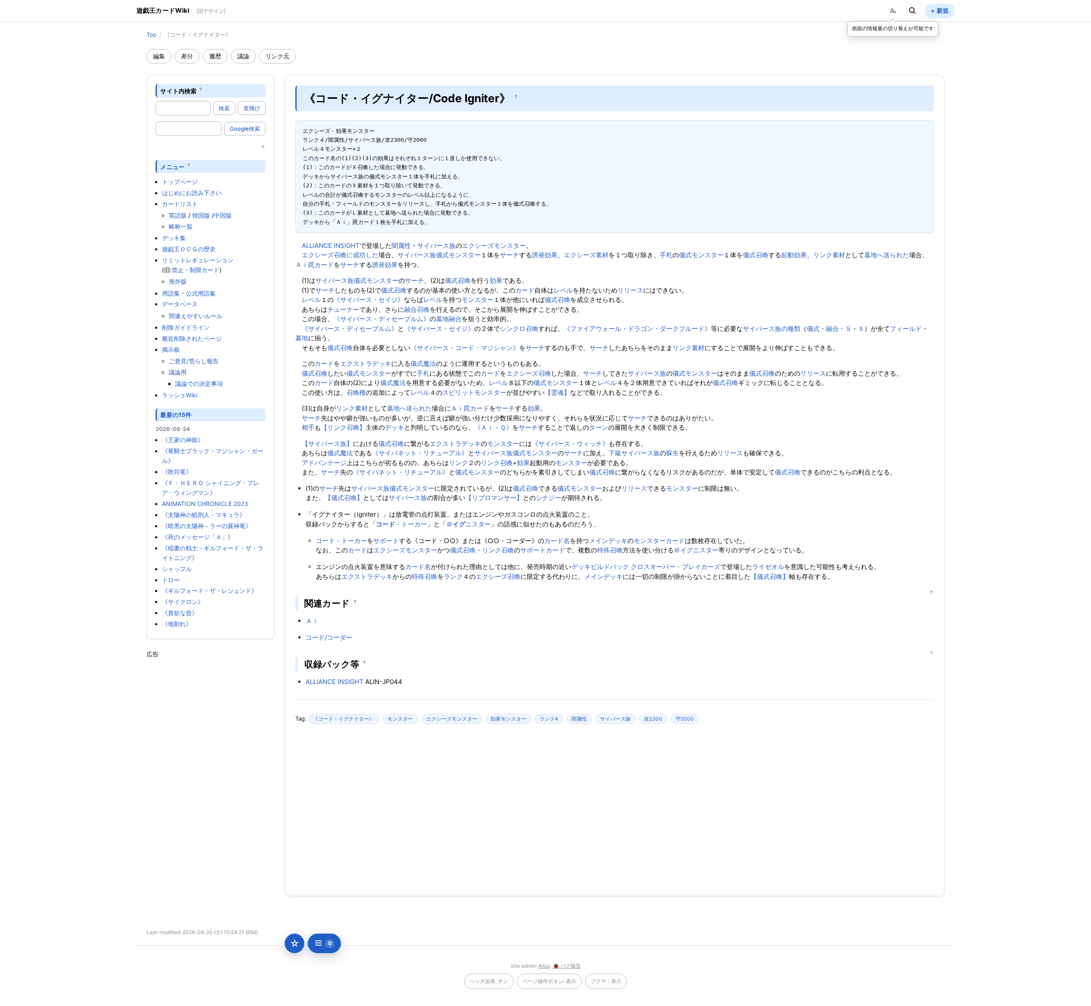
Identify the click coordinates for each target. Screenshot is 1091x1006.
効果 (496, 280)
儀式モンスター (458, 255)
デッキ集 (174, 237)
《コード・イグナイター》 (343, 719)
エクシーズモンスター (494, 245)
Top (151, 34)
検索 (224, 108)
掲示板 (171, 349)
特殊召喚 (610, 550)
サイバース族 (436, 245)
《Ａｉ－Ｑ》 (493, 427)
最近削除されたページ (192, 338)
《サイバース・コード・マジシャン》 (464, 348)
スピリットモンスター (474, 392)
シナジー (548, 498)
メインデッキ (608, 541)
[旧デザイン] (210, 11)
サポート (386, 541)
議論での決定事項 (199, 383)
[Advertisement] (210, 786)
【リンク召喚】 (343, 427)
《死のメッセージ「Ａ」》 (198, 536)
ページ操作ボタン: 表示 (549, 981)
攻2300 (653, 719)
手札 (666, 255)
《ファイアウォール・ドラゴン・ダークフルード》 (637, 329)
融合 (832, 329)
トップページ (180, 181)
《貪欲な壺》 (180, 612)
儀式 (813, 329)
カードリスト (180, 203)
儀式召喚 (755, 255)
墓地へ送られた (886, 255)
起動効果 (794, 255)
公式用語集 (201, 293)
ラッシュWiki (179, 395)
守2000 (684, 719)
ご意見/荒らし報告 (194, 361)
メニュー (172, 166)
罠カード (321, 265)
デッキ (394, 427)
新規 (943, 10)
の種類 (790, 329)
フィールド (906, 329)
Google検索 (245, 128)
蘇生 (672, 453)
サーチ (509, 255)
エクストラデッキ (365, 363)
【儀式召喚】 (344, 498)
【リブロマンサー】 (494, 498)
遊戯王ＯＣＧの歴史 (189, 249)
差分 (187, 56)
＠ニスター (468, 524)
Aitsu (544, 966)
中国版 (223, 215)
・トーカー (401, 524)
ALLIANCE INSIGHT (331, 245)
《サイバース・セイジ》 (369, 300)
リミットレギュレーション (198, 260)
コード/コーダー (329, 637)
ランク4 (549, 719)
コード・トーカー (341, 541)
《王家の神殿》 (183, 439)
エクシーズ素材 (586, 255)
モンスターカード (659, 541)
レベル (563, 290)
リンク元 (277, 56)
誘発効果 (544, 255)
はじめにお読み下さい (192, 192)
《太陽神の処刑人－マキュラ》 (203, 514)
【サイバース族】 (327, 444)
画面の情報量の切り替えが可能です (893, 28)
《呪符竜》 (177, 471)
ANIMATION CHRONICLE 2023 (205, 503)
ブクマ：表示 (606, 981)
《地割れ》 (177, 623)
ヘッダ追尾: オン (489, 981)
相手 (308, 427)
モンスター (478, 300)
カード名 (557, 541)
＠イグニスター (696, 550)
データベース (180, 304)
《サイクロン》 (183, 601)
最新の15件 (175, 414)
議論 (243, 56)
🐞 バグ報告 (567, 966)
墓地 (301, 338)
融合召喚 (417, 309)
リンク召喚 (497, 463)
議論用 (178, 372)
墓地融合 (449, 319)
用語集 (171, 293)
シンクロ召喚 (519, 329)
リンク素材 (829, 255)
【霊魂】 (557, 392)
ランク (453, 576)
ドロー (171, 579)
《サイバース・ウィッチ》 (570, 444)
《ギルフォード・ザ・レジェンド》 (209, 590)
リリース (630, 290)
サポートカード (542, 550)
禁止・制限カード (195, 269)
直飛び (251, 108)
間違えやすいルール (195, 315)
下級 (615, 453)
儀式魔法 (423, 363)
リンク (458, 463)
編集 (159, 56)
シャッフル (177, 568)
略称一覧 (181, 226)
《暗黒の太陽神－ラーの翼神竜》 (206, 525)
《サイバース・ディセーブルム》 (382, 319)
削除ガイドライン (186, 327)
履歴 (215, 56)
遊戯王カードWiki (163, 10)
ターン (598, 427)
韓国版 (201, 215)
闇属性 (401, 245)
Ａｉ (301, 265)
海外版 (178, 281)
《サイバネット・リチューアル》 (420, 453)
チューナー (343, 309)
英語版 (178, 215)
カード (524, 290)
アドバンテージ (324, 463)
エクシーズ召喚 (528, 373)
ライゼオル (768, 567)
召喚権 (356, 392)
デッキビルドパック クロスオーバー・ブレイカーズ (645, 567)
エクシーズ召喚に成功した (340, 255)
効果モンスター (508, 719)
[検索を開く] (912, 10)
